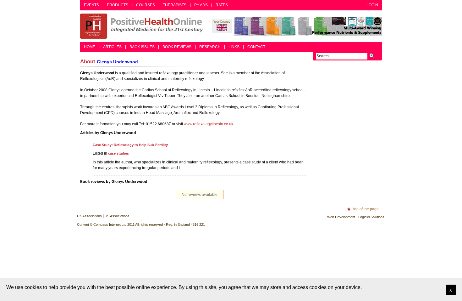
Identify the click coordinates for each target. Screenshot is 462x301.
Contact (256, 47)
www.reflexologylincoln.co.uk (208, 124)
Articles (112, 47)
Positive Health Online (143, 26)
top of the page (366, 209)
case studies (118, 153)
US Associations (117, 216)
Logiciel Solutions (371, 217)
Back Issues (142, 47)
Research (210, 47)
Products (117, 5)
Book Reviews (176, 47)
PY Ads (201, 5)
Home (89, 47)
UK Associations (89, 216)
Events (91, 5)
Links (233, 47)
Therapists (174, 5)
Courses (145, 5)
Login (372, 5)
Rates (222, 5)
